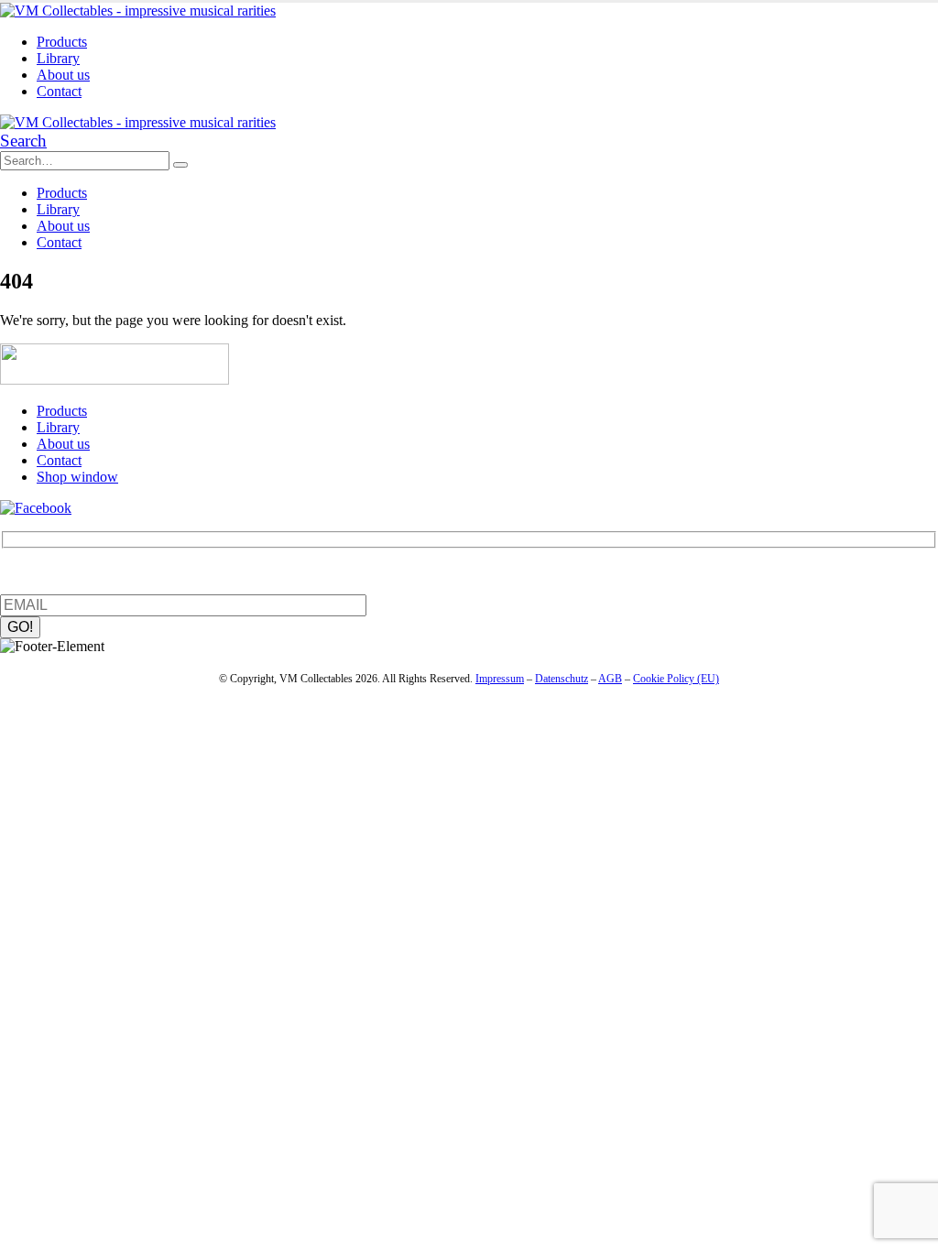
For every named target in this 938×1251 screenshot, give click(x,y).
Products (62, 41)
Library (58, 58)
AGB (610, 678)
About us (63, 74)
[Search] (180, 165)
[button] (23, 140)
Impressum (499, 678)
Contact (59, 91)
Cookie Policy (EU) (676, 678)
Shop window (77, 476)
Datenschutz (561, 678)
